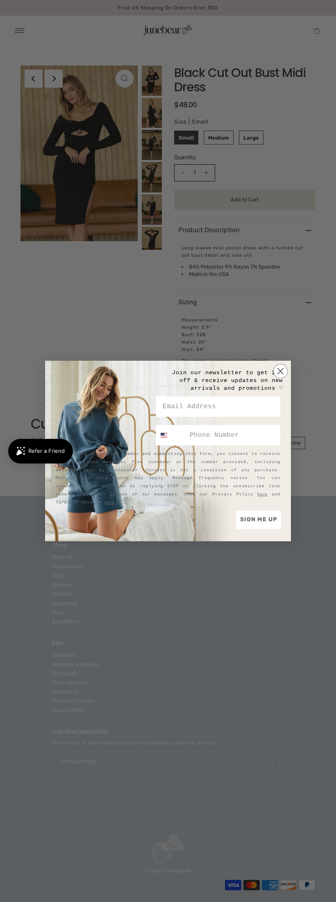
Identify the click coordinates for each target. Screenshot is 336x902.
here (262, 494)
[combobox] (171, 435)
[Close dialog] (280, 371)
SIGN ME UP (258, 519)
